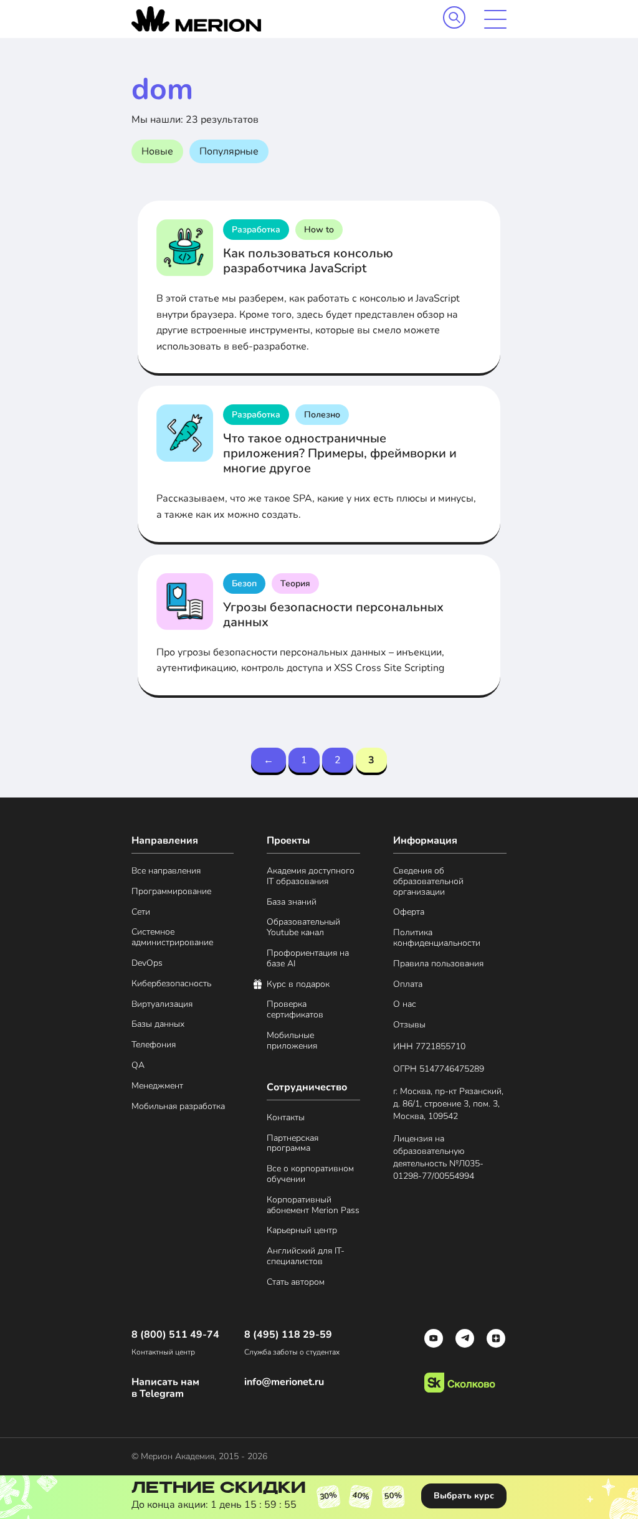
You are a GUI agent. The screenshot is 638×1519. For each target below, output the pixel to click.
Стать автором (296, 1282)
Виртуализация (162, 1004)
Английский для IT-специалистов (306, 1256)
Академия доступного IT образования (311, 876)
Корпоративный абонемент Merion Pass (313, 1205)
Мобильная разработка (178, 1107)
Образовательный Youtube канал (303, 927)
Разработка (256, 230)
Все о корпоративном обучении (310, 1174)
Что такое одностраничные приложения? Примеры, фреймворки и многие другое (340, 453)
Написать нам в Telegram (165, 1388)
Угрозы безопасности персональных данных (333, 615)
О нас (404, 1004)
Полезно (322, 415)
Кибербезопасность (171, 984)
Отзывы (409, 1025)
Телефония (153, 1045)
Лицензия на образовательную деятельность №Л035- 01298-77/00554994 (438, 1157)
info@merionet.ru (284, 1382)
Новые (157, 151)
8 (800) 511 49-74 (175, 1335)
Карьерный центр (302, 1231)
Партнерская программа (292, 1144)
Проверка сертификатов (295, 1010)
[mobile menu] (495, 19)
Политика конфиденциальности (436, 938)
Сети (140, 912)
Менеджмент (157, 1086)
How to (319, 230)
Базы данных (157, 1024)
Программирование (171, 892)
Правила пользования (438, 964)
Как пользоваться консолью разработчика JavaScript (308, 261)
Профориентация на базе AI (308, 958)
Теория (295, 583)
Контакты (286, 1118)
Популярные (229, 151)
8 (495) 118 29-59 (288, 1335)
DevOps (147, 963)
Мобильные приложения (292, 1041)
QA (138, 1065)
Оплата (407, 984)
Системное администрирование (172, 937)
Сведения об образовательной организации (428, 881)
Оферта (408, 912)
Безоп (244, 583)
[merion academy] (196, 19)
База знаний (292, 902)
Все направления (166, 871)
